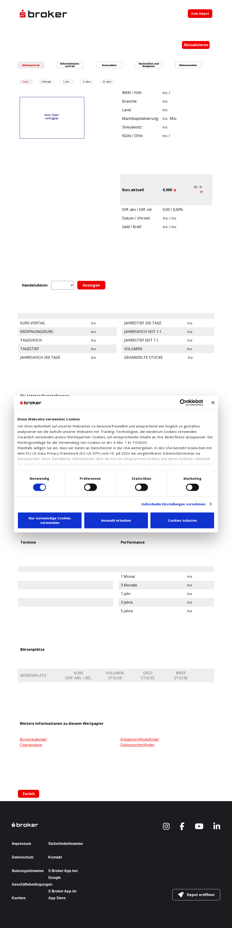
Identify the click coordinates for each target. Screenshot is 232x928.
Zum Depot (200, 13)
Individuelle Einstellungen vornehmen (173, 504)
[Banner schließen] (213, 402)
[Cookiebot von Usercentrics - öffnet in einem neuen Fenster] (183, 402)
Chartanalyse (31, 744)
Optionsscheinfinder (137, 744)
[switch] (90, 487)
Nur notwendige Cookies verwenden (50, 520)
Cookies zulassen (182, 520)
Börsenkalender (33, 739)
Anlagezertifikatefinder (139, 739)
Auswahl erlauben (116, 520)
